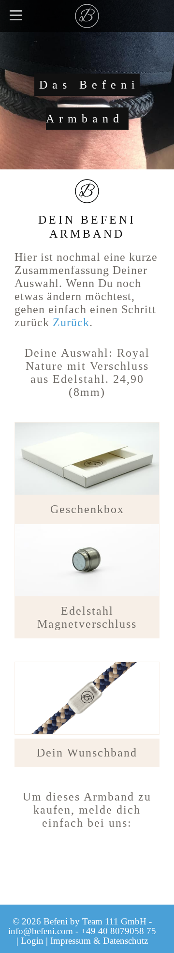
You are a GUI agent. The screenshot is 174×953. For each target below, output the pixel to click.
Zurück (71, 322)
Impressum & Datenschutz (99, 941)
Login (32, 941)
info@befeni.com (40, 931)
